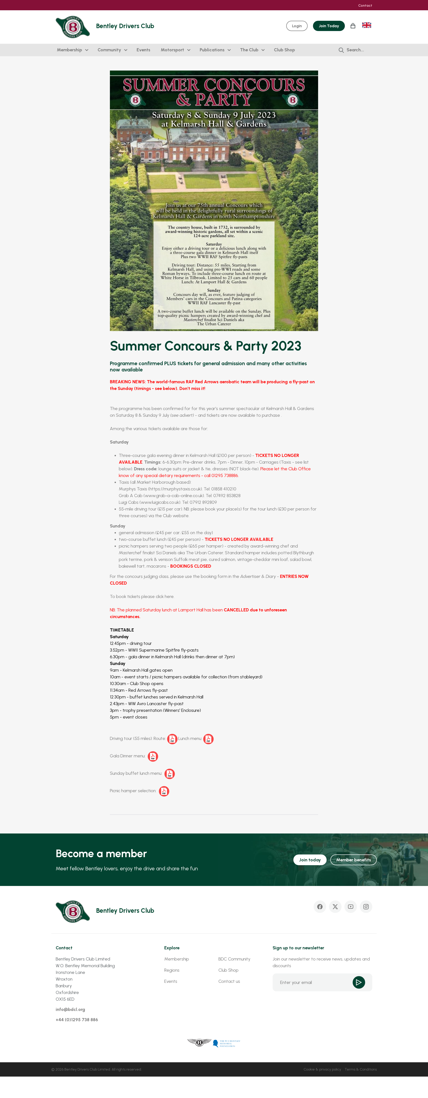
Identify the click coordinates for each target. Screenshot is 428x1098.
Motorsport (172, 49)
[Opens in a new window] (199, 1043)
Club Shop (284, 49)
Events (143, 49)
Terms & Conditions (361, 1069)
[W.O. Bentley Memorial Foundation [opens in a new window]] (227, 1043)
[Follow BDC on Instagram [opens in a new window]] (366, 906)
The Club (249, 49)
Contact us (229, 981)
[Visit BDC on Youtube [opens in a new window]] (350, 906)
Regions (171, 970)
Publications (212, 49)
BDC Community (234, 959)
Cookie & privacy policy (322, 1069)
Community (109, 49)
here (169, 596)
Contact (365, 5)
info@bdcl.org (70, 1009)
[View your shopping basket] (353, 25)
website (181, 515)
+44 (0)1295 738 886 (77, 1019)
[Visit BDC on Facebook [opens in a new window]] (320, 906)
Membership (69, 49)
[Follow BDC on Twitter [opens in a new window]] (335, 906)
